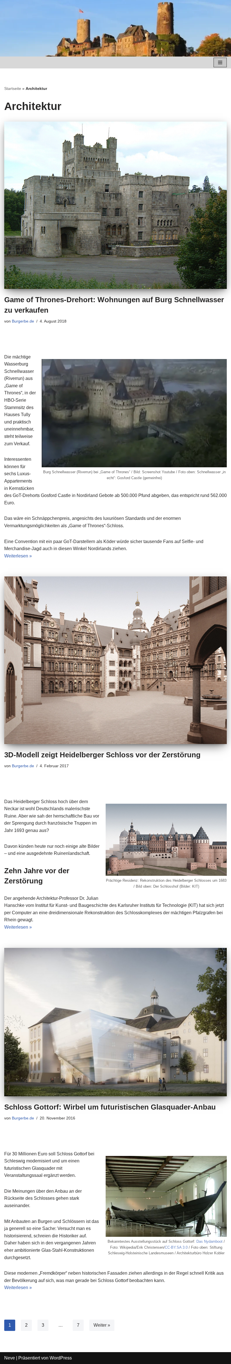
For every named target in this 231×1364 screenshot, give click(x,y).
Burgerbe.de (23, 321)
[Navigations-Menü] (220, 62)
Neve (9, 1358)
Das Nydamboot (209, 1241)
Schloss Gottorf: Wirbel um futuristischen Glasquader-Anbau (110, 1107)
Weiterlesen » (18, 556)
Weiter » (102, 1325)
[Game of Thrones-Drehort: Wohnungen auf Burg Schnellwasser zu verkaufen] (115, 205)
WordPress (61, 1358)
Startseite (12, 88)
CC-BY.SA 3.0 (176, 1247)
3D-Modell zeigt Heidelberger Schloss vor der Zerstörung (102, 755)
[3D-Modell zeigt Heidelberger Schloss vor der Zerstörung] (115, 660)
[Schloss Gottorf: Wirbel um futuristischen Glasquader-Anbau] (115, 1022)
